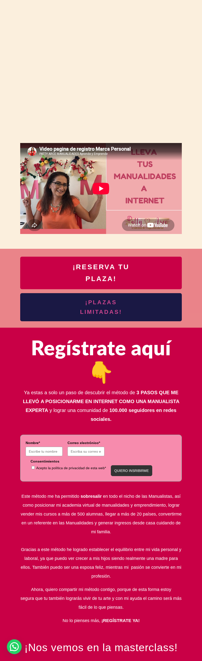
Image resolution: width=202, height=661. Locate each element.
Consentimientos (45, 461)
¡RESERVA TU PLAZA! (101, 273)
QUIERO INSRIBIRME (131, 471)
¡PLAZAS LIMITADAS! (101, 307)
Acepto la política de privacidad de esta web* (71, 468)
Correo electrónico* (83, 443)
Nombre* (33, 443)
